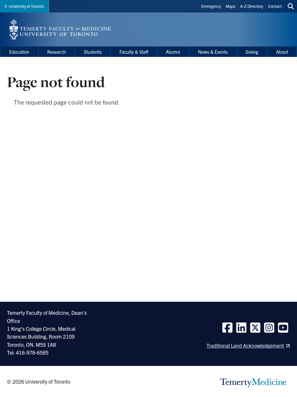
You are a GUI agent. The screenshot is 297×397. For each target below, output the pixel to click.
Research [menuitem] (56, 52)
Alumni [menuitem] (173, 52)
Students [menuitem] (93, 52)
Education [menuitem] (19, 52)
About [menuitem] (282, 52)
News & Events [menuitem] (213, 52)
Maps (230, 6)
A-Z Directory (251, 6)
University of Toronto (26, 6)
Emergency (211, 6)
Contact (275, 6)
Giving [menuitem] (252, 52)
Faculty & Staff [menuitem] (133, 52)
